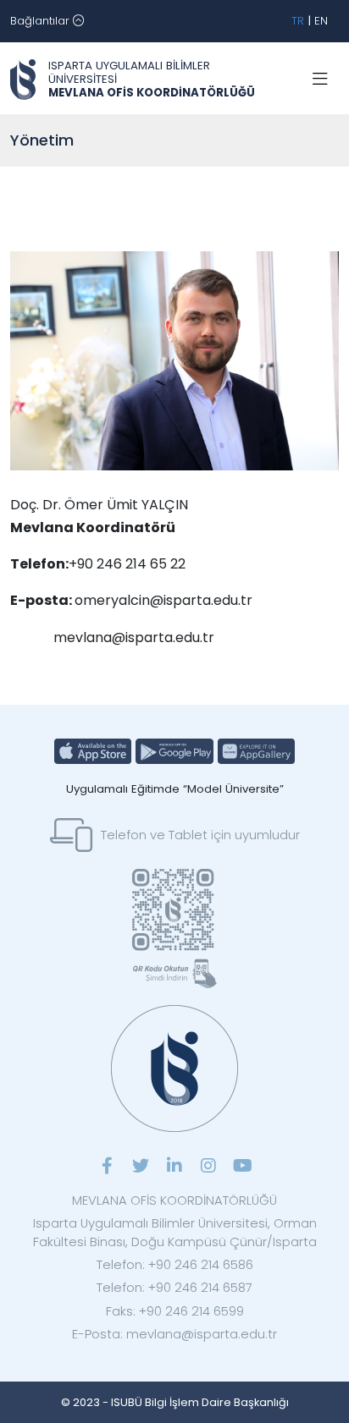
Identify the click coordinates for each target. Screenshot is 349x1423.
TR (297, 21)
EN (321, 21)
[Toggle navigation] (320, 79)
